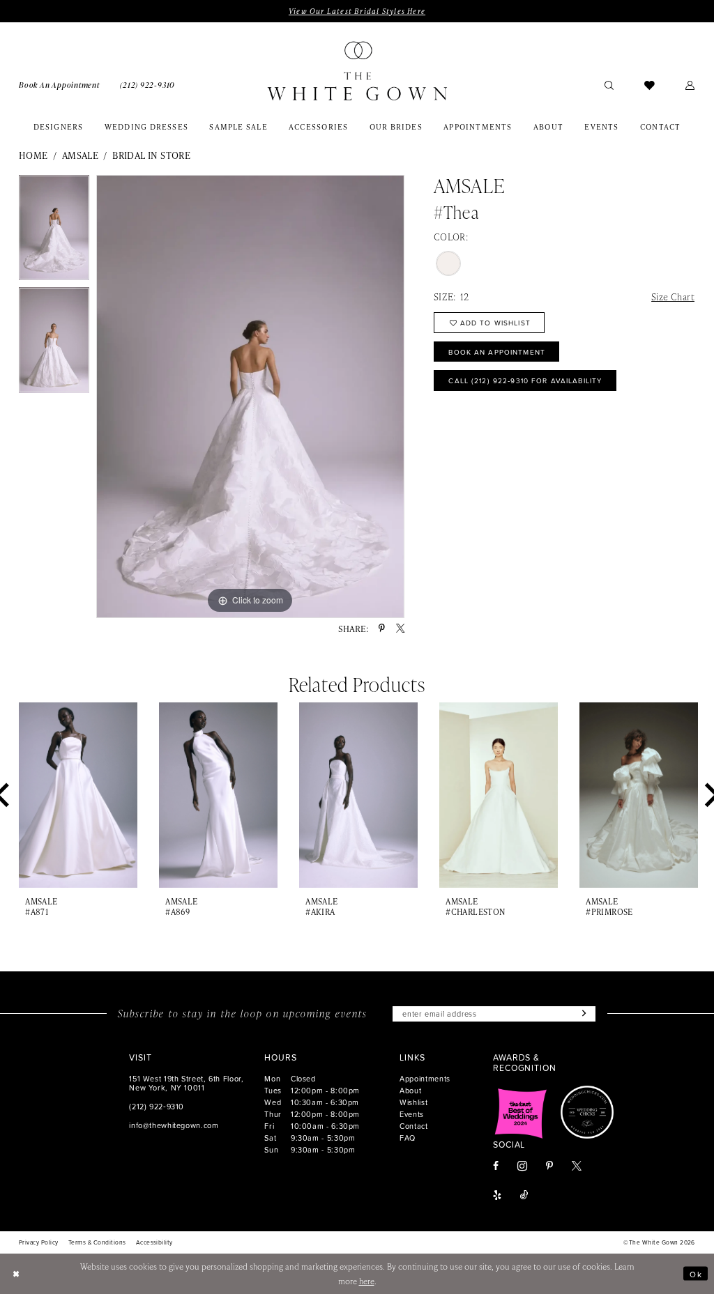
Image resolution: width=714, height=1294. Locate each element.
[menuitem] (58, 84)
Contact (413, 1125)
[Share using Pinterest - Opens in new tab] (382, 628)
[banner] (357, 70)
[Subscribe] (582, 1014)
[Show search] (609, 84)
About (410, 1090)
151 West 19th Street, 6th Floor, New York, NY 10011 (186, 1083)
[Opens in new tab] (521, 1112)
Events (412, 1114)
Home (33, 155)
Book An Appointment (496, 352)
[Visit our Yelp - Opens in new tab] (497, 1196)
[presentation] (78, 795)
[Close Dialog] (16, 1273)
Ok (696, 1273)
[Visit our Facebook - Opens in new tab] (496, 1166)
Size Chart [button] (672, 296)
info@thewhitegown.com (173, 1125)
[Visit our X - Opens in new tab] (577, 1166)
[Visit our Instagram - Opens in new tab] (522, 1165)
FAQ (408, 1137)
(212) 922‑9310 (156, 1106)
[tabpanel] (54, 231)
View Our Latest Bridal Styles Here (357, 11)
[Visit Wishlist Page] (649, 84)
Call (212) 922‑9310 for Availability (525, 380)
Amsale (80, 155)
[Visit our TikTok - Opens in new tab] (524, 1196)
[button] (691, 84)
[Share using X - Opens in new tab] (400, 628)
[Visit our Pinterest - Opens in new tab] (549, 1166)
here (366, 1281)
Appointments (425, 1078)
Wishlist (413, 1102)
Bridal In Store (151, 155)
